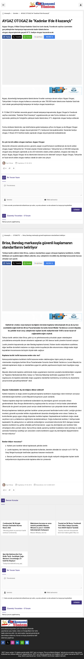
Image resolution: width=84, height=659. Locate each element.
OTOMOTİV (16, 235)
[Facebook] (3, 642)
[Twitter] (8, 642)
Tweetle (18, 37)
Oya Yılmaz (9, 163)
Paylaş (8, 37)
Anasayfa (7, 13)
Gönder (28, 37)
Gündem (15, 13)
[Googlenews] (27, 642)
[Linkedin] (17, 642)
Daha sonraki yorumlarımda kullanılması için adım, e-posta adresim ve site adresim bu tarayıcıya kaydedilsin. (38, 205)
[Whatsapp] (22, 642)
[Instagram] (12, 642)
